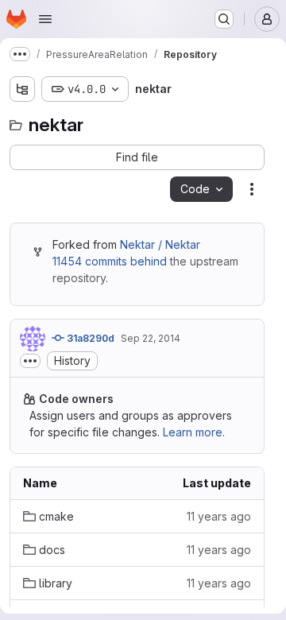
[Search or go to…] (224, 19)
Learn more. (194, 432)
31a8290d (89, 338)
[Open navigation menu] (45, 19)
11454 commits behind (109, 261)
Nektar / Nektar (160, 244)
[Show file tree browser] (22, 89)
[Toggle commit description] (30, 361)
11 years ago (219, 516)
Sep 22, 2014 (150, 338)
